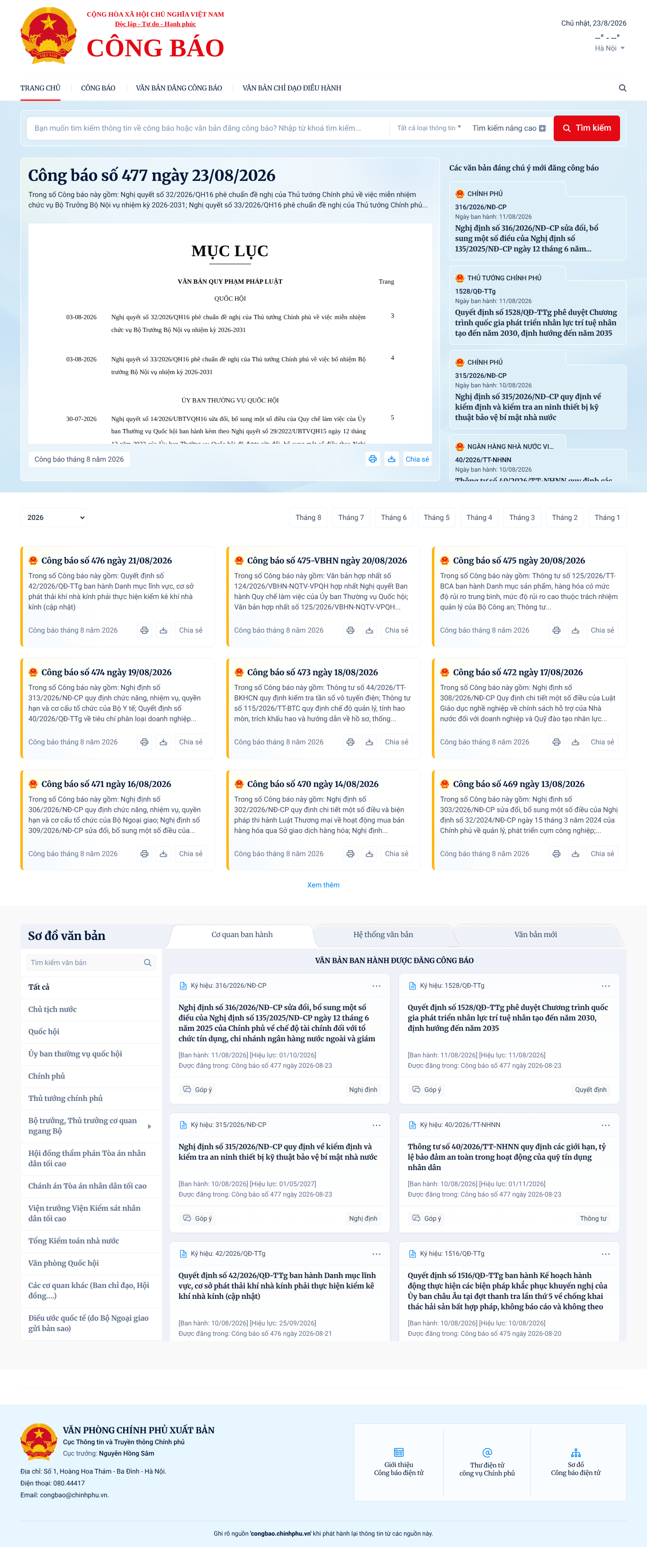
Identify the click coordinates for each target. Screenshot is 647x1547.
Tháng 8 (308, 517)
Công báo (98, 88)
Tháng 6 (394, 517)
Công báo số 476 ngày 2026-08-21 (282, 1334)
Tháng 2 (565, 517)
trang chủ (40, 88)
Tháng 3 (522, 517)
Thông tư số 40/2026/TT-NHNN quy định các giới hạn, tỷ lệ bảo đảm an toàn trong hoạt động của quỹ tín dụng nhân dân (507, 1157)
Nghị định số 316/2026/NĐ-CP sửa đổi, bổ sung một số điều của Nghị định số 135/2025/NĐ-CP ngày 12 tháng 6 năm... (526, 239)
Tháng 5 (436, 517)
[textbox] (429, 128)
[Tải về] (391, 458)
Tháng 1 (607, 517)
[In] (372, 458)
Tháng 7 (351, 517)
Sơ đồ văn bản (67, 936)
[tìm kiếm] (148, 962)
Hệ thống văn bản (383, 934)
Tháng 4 (479, 517)
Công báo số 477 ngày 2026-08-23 (282, 1066)
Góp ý (203, 1090)
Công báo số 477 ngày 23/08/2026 (152, 175)
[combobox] (429, 128)
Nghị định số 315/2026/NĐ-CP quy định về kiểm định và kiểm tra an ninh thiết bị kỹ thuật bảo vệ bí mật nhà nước (528, 407)
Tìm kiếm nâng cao (504, 128)
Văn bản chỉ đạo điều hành (292, 88)
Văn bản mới (536, 934)
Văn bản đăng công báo (179, 88)
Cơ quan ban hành (242, 934)
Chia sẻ (417, 459)
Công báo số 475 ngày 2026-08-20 (511, 1334)
